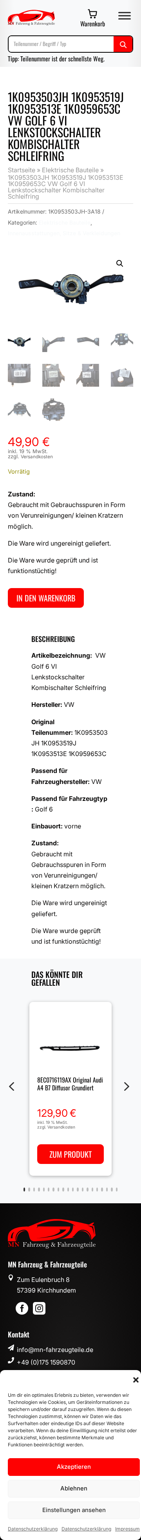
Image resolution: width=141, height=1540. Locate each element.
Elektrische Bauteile (70, 170)
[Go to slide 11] (73, 1189)
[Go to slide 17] (102, 1189)
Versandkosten (37, 456)
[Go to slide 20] (117, 1189)
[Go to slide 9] (63, 1189)
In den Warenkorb (45, 598)
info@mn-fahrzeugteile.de (55, 1350)
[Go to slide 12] (77, 1189)
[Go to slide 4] (39, 1189)
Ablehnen (73, 1488)
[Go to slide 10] (68, 1189)
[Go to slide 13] (82, 1189)
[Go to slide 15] (92, 1189)
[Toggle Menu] (124, 15)
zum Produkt (70, 1154)
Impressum (127, 1529)
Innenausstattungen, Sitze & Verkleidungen (64, 233)
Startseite (21, 170)
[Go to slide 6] (48, 1189)
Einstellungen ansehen (74, 1510)
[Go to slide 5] (44, 1189)
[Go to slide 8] (58, 1189)
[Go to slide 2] (29, 1189)
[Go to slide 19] (111, 1189)
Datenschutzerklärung (33, 1529)
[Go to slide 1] (24, 1189)
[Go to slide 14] (87, 1189)
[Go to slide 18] (107, 1189)
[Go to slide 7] (53, 1189)
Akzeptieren (74, 1466)
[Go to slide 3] (34, 1189)
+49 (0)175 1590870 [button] (46, 1362)
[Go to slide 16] (97, 1189)
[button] (136, 1380)
